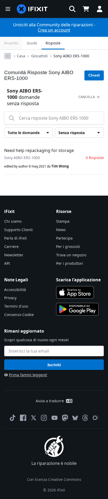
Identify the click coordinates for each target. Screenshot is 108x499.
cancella (86, 97)
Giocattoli (39, 55)
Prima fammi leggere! (28, 374)
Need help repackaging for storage (39, 150)
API (7, 263)
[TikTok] (12, 418)
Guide (32, 42)
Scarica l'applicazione (78, 280)
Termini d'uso (16, 306)
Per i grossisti (68, 246)
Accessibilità (15, 289)
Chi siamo (12, 221)
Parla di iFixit (15, 238)
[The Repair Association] (96, 418)
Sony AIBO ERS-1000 (71, 55)
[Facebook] (23, 418)
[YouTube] (54, 418)
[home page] (32, 9)
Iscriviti (54, 364)
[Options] (7, 56)
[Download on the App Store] (75, 292)
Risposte (53, 42)
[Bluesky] (75, 418)
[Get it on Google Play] (77, 309)
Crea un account (54, 30)
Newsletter (13, 254)
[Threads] (85, 418)
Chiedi (94, 75)
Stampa (62, 221)
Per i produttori (69, 263)
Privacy (10, 297)
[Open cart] (86, 9)
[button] (72, 9)
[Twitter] (33, 418)
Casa (21, 55)
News (61, 229)
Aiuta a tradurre (50, 400)
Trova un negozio (71, 254)
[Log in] (99, 9)
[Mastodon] (65, 418)
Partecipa (64, 238)
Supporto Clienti (18, 229)
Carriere (11, 246)
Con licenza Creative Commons (54, 479)
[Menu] (8, 9)
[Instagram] (44, 418)
